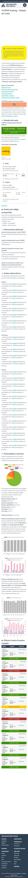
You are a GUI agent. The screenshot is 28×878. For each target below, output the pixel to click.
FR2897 (14, 302)
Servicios (16, 853)
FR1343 (14, 284)
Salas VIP (16, 855)
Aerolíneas (18, 839)
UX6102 (14, 355)
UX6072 (14, 349)
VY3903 (14, 378)
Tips (15, 863)
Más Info (17, 851)
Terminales (18, 841)
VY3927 (14, 445)
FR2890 (14, 296)
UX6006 (14, 337)
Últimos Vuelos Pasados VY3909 (10, 97)
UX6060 (14, 343)
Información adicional (7, 91)
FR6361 (14, 314)
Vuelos (3, 839)
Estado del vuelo (6, 87)
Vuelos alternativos (6, 93)
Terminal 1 (17, 843)
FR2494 (14, 290)
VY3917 (14, 414)
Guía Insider (17, 859)
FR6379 (14, 320)
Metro (3, 853)
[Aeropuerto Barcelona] (3, 5)
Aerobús (3, 867)
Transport (5, 851)
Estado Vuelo (5, 845)
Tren (2, 859)
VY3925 (14, 439)
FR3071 (14, 308)
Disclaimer (19, 873)
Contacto (24, 873)
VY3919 (14, 421)
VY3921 (14, 427)
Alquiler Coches (19, 848)
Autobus (3, 855)
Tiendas (16, 857)
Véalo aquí (16, 137)
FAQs (15, 861)
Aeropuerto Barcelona (11, 5)
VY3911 (14, 396)
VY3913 (14, 402)
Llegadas (4, 841)
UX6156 (14, 361)
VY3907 (14, 390)
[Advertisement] (14, 30)
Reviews (16, 866)
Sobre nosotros (14, 875)
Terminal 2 (17, 846)
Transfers (4, 865)
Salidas (3, 843)
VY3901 (14, 372)
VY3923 (14, 433)
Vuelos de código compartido (9, 89)
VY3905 (14, 384)
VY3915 (14, 408)
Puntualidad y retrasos (7, 95)
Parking (4, 848)
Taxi (2, 857)
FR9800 (14, 327)
